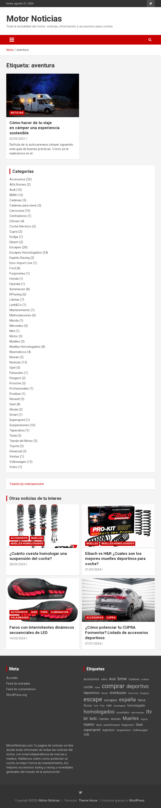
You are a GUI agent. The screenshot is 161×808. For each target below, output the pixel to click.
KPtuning (15, 294)
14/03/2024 (17, 638)
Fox (102, 705)
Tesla (13, 435)
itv (149, 712)
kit (86, 718)
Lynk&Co (15, 305)
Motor (13, 336)
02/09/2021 (17, 138)
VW (86, 735)
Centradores (18, 216)
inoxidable (122, 712)
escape (93, 699)
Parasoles (16, 373)
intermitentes (137, 712)
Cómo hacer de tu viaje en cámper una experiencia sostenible (34, 127)
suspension (124, 730)
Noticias (17, 112)
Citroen (14, 221)
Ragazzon (128, 724)
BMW (13, 195)
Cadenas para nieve (22, 205)
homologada (120, 705)
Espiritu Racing (19, 258)
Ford (12, 268)
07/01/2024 (93, 643)
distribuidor (118, 693)
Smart (13, 415)
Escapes (15, 247)
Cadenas (15, 200)
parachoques (112, 724)
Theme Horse (88, 800)
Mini (12, 331)
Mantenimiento (19, 310)
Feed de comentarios (21, 689)
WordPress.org (16, 695)
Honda (13, 279)
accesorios (91, 679)
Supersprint (17, 420)
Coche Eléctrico (20, 226)
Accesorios (17, 179)
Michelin (116, 719)
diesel (104, 693)
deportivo (137, 686)
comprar (113, 686)
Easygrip (144, 693)
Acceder (12, 678)
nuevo (89, 724)
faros (141, 700)
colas (97, 687)
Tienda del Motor (21, 441)
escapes (110, 700)
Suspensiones (19, 425)
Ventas (14, 456)
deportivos (92, 693)
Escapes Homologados (25, 252)
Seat (12, 404)
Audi (12, 190)
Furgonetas (17, 273)
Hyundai (14, 284)
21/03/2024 (93, 569)
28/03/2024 (17, 564)
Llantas (14, 299)
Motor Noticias (34, 19)
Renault (14, 399)
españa (127, 699)
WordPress (136, 800)
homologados (99, 712)
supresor (108, 730)
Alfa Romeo (17, 184)
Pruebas (15, 394)
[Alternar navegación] (11, 40)
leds (93, 718)
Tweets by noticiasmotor (26, 484)
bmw (122, 678)
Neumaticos (17, 352)
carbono (145, 679)
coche (88, 687)
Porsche (15, 383)
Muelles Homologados (24, 347)
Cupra (13, 231)
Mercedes (16, 326)
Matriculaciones (20, 315)
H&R (109, 705)
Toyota (14, 446)
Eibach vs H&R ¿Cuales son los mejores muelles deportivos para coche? (115, 558)
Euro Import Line (20, 263)
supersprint (92, 730)
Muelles (14, 341)
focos (88, 705)
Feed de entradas (18, 683)
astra (104, 679)
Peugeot (15, 378)
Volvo (13, 467)
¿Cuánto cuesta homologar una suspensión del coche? (38, 556)
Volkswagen (17, 462)
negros (144, 719)
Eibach (13, 242)
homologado (136, 705)
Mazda (14, 320)
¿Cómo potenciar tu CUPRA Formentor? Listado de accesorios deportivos (116, 632)
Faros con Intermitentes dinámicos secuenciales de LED (41, 630)
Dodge (13, 237)
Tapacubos (17, 430)
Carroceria (16, 211)
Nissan (14, 357)
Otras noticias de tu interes (35, 498)
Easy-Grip (133, 693)
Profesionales (19, 388)
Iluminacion (17, 289)
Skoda (13, 409)
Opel (12, 367)
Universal (15, 451)
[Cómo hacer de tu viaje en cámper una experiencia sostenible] (42, 95)
